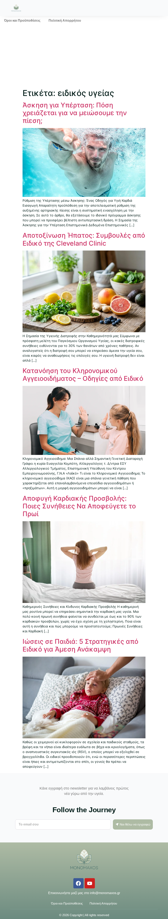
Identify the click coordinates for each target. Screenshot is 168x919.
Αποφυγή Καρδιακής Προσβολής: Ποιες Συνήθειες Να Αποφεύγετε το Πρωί (79, 506)
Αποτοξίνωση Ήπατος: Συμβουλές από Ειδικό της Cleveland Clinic (84, 239)
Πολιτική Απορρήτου (65, 20)
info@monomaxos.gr (105, 893)
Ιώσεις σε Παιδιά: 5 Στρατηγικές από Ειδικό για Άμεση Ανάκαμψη (80, 645)
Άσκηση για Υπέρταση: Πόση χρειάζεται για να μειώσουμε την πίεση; (75, 113)
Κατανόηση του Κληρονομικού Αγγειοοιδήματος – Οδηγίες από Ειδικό (83, 374)
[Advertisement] (84, 56)
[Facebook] (78, 883)
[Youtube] (90, 883)
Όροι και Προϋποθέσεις (22, 20)
